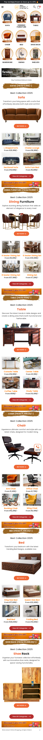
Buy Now (20, 126)
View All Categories (19, 176)
